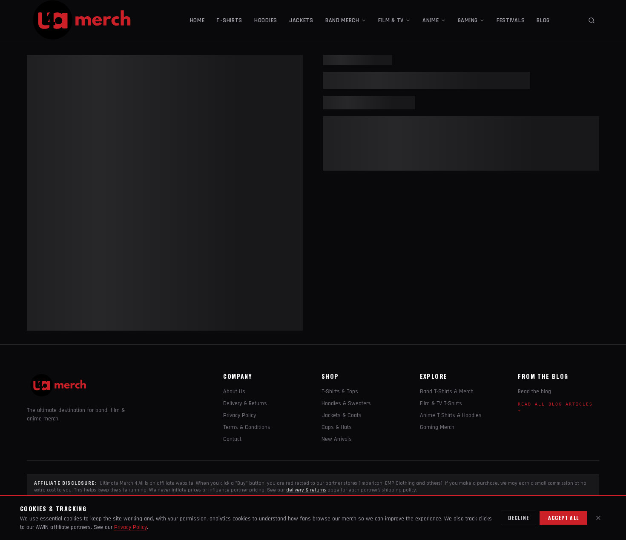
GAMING (468, 20)
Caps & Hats (337, 427)
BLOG (543, 20)
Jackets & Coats (342, 415)
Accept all (563, 517)
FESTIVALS (511, 20)
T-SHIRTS (229, 20)
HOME (197, 20)
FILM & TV (391, 20)
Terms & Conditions (246, 427)
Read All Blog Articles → (555, 407)
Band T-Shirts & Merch (447, 391)
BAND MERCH (342, 20)
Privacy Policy (239, 415)
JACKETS (301, 20)
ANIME (430, 20)
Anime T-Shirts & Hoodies (451, 415)
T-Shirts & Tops (340, 391)
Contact (232, 439)
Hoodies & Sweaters (346, 403)
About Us (234, 391)
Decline (518, 517)
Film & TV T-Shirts (441, 403)
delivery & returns (306, 490)
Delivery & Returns (245, 403)
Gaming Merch (437, 427)
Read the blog (534, 391)
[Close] (598, 518)
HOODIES (265, 20)
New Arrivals (337, 439)
